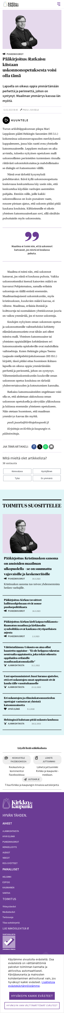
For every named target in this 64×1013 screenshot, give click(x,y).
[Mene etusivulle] (17, 805)
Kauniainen (8, 887)
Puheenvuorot (11, 841)
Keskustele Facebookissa (18, 759)
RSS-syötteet (10, 863)
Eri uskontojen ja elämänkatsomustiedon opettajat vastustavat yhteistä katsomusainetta (29, 702)
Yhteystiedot (9, 906)
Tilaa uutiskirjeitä (11, 922)
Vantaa (6, 892)
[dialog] (32, 983)
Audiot (6, 852)
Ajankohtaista (11, 831)
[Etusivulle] (11, 4)
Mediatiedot (9, 911)
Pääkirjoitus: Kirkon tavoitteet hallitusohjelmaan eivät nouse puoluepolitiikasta (23, 604)
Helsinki (7, 876)
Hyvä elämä (9, 836)
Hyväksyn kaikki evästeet (32, 996)
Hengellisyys (10, 847)
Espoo (6, 882)
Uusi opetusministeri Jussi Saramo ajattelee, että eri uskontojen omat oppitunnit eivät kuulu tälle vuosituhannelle (31, 680)
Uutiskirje (34, 779)
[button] (34, 446)
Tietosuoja (8, 917)
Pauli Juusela (31, 109)
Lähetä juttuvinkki (48, 759)
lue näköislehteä (14, 928)
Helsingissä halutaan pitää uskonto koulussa (31, 719)
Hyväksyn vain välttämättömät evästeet (32, 1005)
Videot (6, 857)
